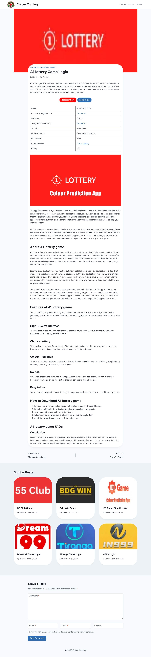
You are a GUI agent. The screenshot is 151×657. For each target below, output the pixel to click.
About (131, 4)
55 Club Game (24, 508)
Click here (80, 113)
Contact (139, 4)
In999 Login (109, 554)
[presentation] (33, 490)
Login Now (84, 100)
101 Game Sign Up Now (115, 508)
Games (123, 4)
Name (32, 626)
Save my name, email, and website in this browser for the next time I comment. (62, 632)
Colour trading (82, 143)
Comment (34, 596)
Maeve (34, 77)
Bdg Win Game (116, 455)
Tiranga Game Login (37, 455)
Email (65, 626)
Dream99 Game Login (28, 554)
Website (97, 626)
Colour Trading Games (39, 67)
